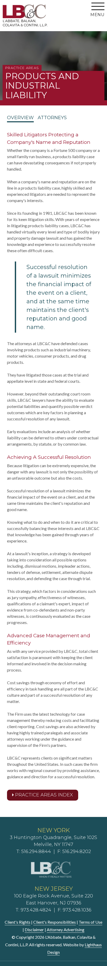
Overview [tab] (20, 117)
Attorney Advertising (65, 929)
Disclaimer (34, 929)
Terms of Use (90, 922)
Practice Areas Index (43, 795)
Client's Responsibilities (54, 922)
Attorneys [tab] (52, 117)
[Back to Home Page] (25, 15)
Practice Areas (22, 68)
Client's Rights (17, 922)
